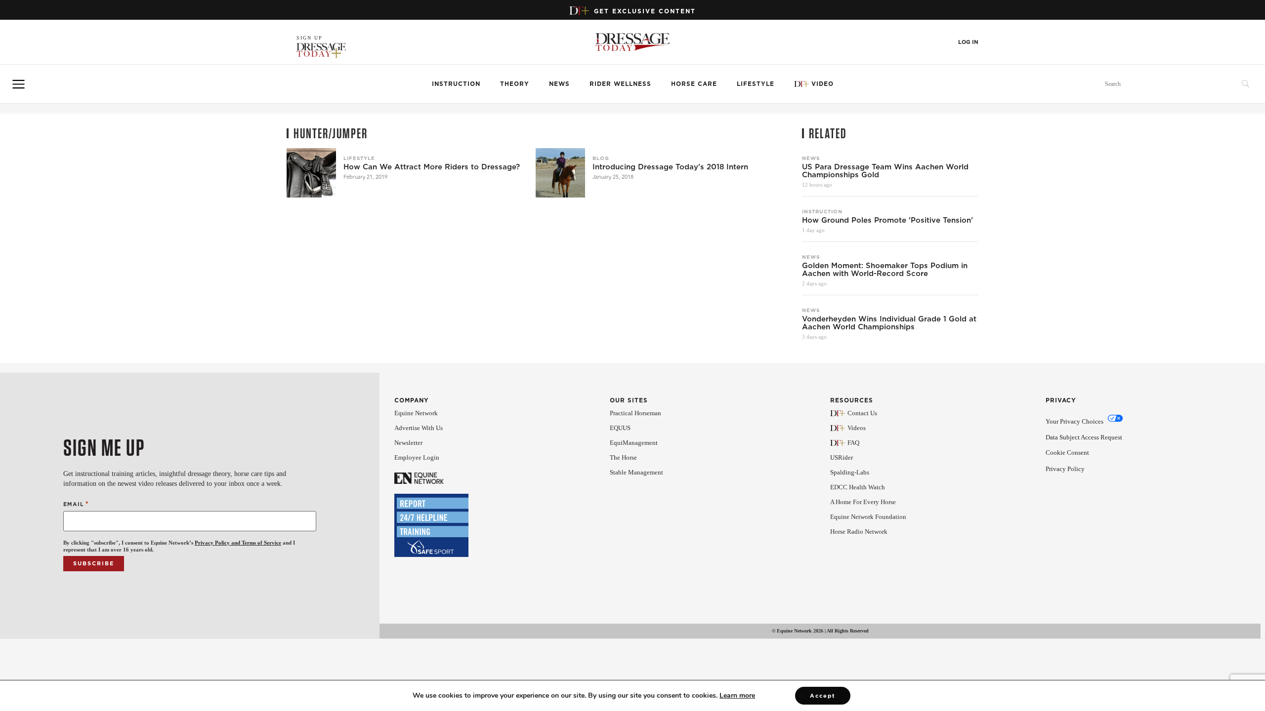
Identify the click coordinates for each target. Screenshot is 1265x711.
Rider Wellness (620, 83)
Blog (600, 158)
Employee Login (416, 457)
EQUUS (620, 428)
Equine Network (416, 413)
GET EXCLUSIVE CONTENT (645, 11)
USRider (841, 457)
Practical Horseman (635, 413)
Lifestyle (755, 83)
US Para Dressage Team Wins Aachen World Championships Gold (885, 171)
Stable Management (636, 472)
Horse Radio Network (858, 531)
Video (822, 83)
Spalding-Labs (849, 472)
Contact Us (862, 413)
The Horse (623, 457)
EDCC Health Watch (857, 487)
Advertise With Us (418, 428)
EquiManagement (634, 442)
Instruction (456, 83)
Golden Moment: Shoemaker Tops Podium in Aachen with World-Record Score (885, 269)
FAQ (853, 442)
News (559, 83)
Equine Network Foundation (868, 516)
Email (76, 504)
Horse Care (694, 83)
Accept (823, 695)
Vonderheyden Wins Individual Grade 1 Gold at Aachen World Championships (889, 323)
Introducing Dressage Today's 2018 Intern (670, 167)
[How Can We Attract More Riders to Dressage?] (311, 173)
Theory (514, 83)
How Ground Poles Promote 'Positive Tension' (887, 220)
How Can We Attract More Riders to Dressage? (431, 167)
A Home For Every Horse (863, 502)
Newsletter (408, 442)
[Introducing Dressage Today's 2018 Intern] (560, 173)
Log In (968, 42)
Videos (856, 428)
